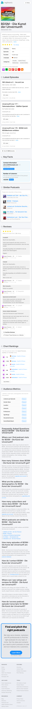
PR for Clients (5, 684)
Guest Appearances (6, 683)
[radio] (3, 44)
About (3, 671)
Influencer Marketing (7, 690)
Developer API (5, 676)
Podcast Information (21, 671)
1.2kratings (16, 44)
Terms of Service (21, 700)
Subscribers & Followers (22, 686)
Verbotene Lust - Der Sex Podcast (18, 217)
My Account (4, 674)
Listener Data (20, 669)
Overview (19, 667)
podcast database (6, 556)
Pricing (3, 669)
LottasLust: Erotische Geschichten (18, 206)
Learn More (16, 653)
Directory (4, 700)
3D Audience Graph (21, 683)
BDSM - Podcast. (12, 201)
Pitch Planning (20, 672)
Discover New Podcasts (22, 688)
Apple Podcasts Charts (7, 704)
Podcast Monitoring (6, 692)
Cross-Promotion (6, 688)
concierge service (14, 574)
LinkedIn (19, 702)
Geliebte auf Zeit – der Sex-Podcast (18, 195)
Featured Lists (5, 702)
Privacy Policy (20, 698)
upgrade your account (20, 476)
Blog (3, 698)
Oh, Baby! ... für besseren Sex (17, 212)
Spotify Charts (5, 706)
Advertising (4, 686)
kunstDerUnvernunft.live (10, 114)
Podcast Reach (20, 684)
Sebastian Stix (6, 30)
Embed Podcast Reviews (23, 690)
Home (3, 667)
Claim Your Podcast (6, 672)
